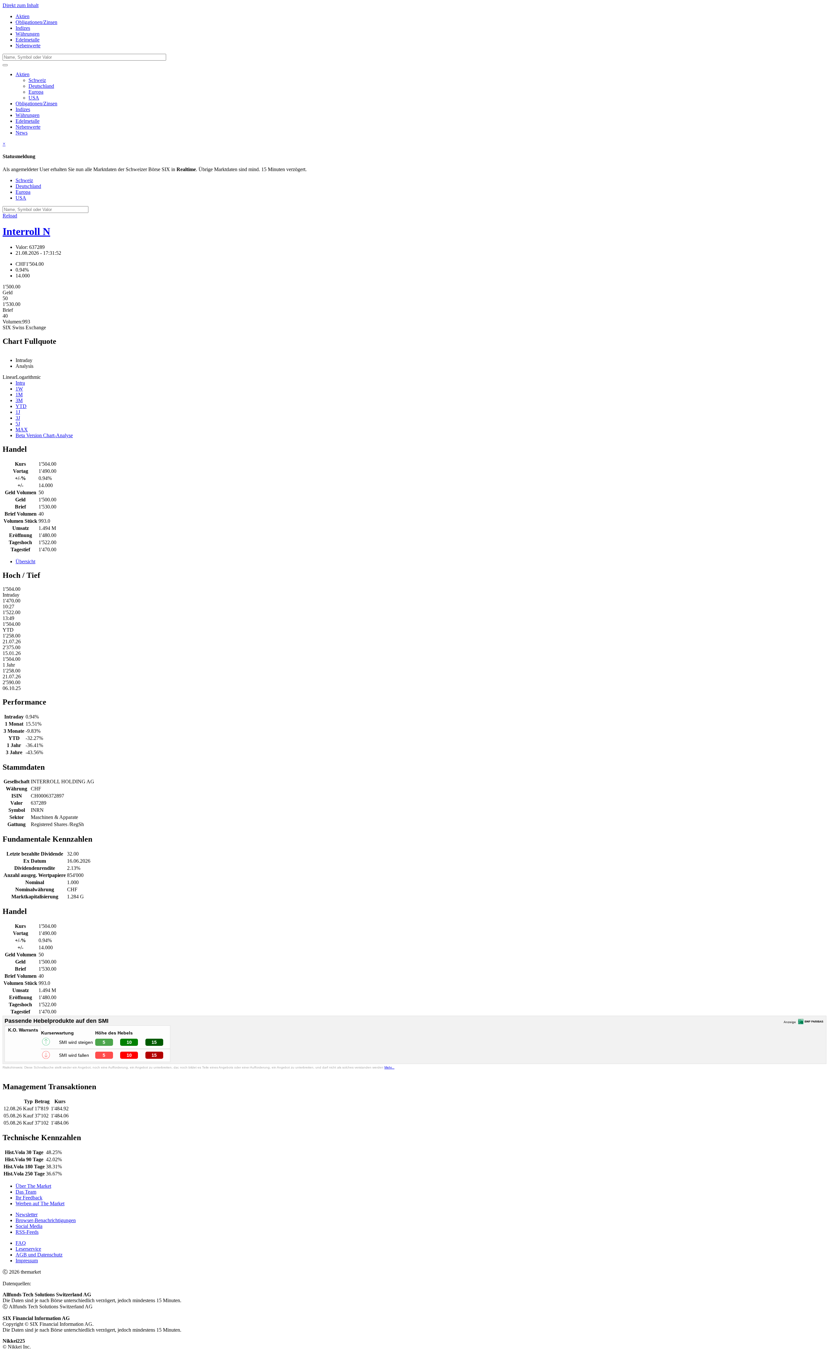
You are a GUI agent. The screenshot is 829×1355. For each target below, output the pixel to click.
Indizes (23, 28)
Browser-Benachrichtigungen (46, 1220)
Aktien (22, 16)
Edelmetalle (28, 39)
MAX (22, 429)
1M (19, 394)
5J (18, 423)
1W (19, 388)
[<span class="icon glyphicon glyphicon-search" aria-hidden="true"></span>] (5, 65)
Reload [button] (10, 215)
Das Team (26, 1192)
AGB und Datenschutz (39, 1254)
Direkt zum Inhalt (21, 5)
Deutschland (41, 86)
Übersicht (25, 561)
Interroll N (26, 231)
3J (18, 418)
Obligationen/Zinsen (36, 22)
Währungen (28, 34)
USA (33, 97)
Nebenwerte (28, 45)
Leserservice (28, 1249)
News (22, 132)
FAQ (21, 1243)
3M (19, 400)
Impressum (27, 1260)
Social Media (29, 1226)
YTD (21, 406)
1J (18, 412)
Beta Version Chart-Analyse (44, 435)
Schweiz (37, 80)
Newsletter (27, 1214)
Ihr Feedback (29, 1197)
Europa (35, 92)
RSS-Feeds (27, 1232)
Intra (20, 383)
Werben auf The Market (40, 1203)
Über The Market (33, 1186)
